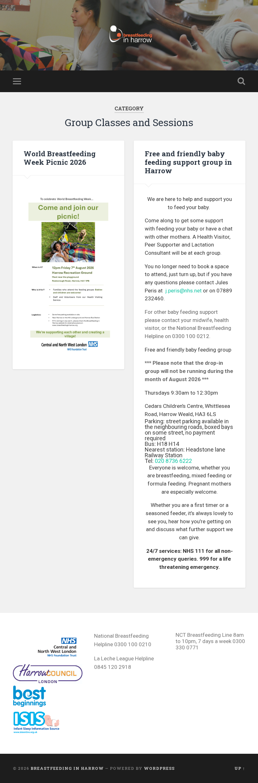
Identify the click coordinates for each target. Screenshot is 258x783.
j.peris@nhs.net (183, 290)
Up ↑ (239, 768)
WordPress (159, 768)
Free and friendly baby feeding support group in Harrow (188, 162)
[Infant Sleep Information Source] (36, 732)
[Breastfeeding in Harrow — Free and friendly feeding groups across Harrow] (129, 35)
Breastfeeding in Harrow (67, 768)
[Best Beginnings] (33, 705)
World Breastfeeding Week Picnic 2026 (60, 158)
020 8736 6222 (173, 461)
